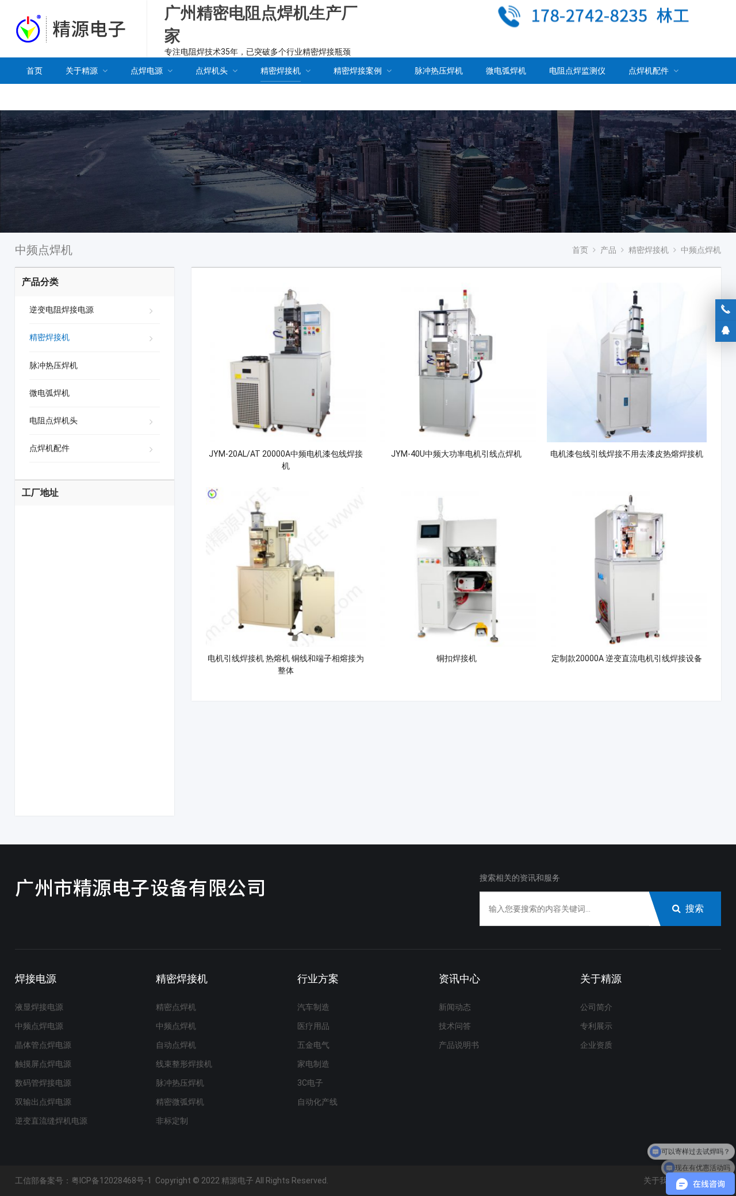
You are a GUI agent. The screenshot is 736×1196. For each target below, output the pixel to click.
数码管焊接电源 (43, 1082)
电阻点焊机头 (53, 420)
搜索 (694, 908)
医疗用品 (313, 1026)
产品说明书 (459, 1045)
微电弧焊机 (49, 393)
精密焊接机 (49, 337)
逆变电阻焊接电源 (61, 309)
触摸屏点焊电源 (43, 1063)
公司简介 (596, 1007)
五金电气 (313, 1045)
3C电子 (310, 1082)
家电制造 (313, 1063)
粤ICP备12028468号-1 (111, 1180)
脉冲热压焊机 (53, 365)
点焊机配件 (49, 448)
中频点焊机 (176, 1026)
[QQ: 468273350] (725, 331)
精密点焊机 (176, 1007)
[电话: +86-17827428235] (725, 309)
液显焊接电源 (39, 1007)
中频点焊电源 (39, 1026)
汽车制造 (313, 1007)
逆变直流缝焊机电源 (51, 1120)
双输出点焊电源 (43, 1101)
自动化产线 (317, 1101)
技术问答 (455, 1026)
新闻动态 (455, 1007)
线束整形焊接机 (184, 1063)
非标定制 (172, 1120)
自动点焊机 (176, 1045)
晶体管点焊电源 (43, 1045)
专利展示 (596, 1026)
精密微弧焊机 (180, 1101)
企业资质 (596, 1045)
